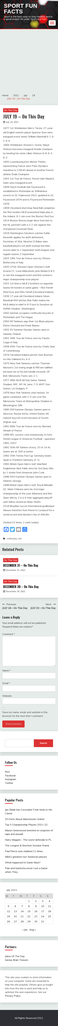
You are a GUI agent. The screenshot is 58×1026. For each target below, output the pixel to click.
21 (22, 916)
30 (35, 921)
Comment (8, 634)
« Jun (25, 929)
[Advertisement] (29, 60)
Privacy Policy (12, 995)
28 (22, 921)
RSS (7, 771)
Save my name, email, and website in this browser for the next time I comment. (25, 714)
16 (35, 911)
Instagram (10, 779)
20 (15, 916)
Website (7, 695)
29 (28, 921)
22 (28, 916)
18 (49, 911)
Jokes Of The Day (15, 956)
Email (6, 683)
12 (8, 911)
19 (8, 916)
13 (15, 911)
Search (43, 743)
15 (28, 911)
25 (49, 916)
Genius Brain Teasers (16, 959)
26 (8, 921)
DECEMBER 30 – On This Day (21, 586)
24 (42, 916)
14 (22, 911)
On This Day (10, 110)
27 (15, 921)
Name (6, 670)
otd (19, 538)
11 (49, 906)
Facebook (10, 775)
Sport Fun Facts (20, 9)
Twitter (9, 782)
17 (42, 911)
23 (35, 916)
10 (42, 906)
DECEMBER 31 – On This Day (20, 565)
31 (42, 921)
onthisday (12, 538)
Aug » (32, 929)
